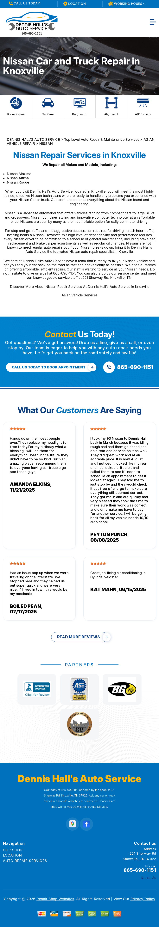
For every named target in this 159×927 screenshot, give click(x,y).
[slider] (17, 428)
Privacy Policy (142, 899)
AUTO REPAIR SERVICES (25, 861)
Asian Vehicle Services (79, 295)
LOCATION (12, 855)
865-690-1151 (64, 273)
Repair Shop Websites (55, 899)
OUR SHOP (13, 850)
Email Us (148, 877)
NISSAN (46, 144)
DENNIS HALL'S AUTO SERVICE (33, 139)
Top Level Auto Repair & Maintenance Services (101, 139)
